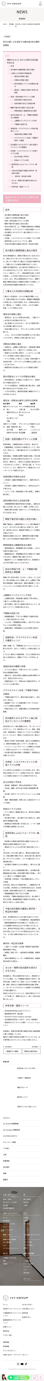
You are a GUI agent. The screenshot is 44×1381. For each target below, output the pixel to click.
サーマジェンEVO (7, 1230)
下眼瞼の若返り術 (20, 124)
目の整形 (6, 1167)
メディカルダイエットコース (10, 1248)
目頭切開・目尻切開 (8, 1208)
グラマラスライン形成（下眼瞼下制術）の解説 (26, 139)
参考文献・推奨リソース (20, 187)
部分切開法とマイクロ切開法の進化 (26, 85)
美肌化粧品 (26, 1273)
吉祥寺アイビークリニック (12, 1309)
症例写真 (25, 1313)
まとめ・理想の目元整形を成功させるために (24, 181)
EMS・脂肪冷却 (7, 1242)
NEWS (4, 24)
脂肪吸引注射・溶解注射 (9, 1239)
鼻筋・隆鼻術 (27, 1199)
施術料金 (6, 1331)
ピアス (25, 1270)
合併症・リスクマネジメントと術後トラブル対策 (24, 152)
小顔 (4, 1154)
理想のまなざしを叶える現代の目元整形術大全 (22, 61)
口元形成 (25, 1221)
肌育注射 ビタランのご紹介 (26, 1068)
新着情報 (6, 1161)
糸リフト (5, 1218)
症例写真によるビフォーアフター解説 (24, 165)
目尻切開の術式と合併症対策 (24, 103)
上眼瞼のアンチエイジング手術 (25, 120)
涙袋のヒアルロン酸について (27, 1106)
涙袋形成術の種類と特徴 (23, 134)
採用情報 (6, 1346)
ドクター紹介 (7, 1335)
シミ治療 (25, 1261)
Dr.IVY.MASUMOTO (10, 1136)
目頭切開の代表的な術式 (23, 100)
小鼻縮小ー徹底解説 (24, 1078)
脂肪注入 (25, 1248)
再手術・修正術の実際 (23, 176)
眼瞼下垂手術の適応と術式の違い (23, 107)
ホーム (5, 1304)
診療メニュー (7, 1327)
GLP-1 (4, 1245)
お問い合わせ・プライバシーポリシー (16, 1355)
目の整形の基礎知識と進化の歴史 (23, 69)
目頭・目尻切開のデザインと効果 (23, 97)
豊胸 (4, 1173)
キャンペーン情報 (9, 1142)
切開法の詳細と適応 (21, 80)
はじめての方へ (27, 1304)
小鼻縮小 (25, 1205)
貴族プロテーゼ (22, 1087)
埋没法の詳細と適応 (21, 76)
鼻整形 (5, 1179)
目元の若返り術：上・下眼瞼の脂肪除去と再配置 (24, 116)
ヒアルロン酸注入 (28, 1245)
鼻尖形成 (25, 1202)
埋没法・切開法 (7, 1199)
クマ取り (6, 1148)
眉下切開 (5, 1205)
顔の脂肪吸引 (6, 1221)
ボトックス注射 (27, 1242)
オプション (27, 1279)
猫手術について (22, 1097)
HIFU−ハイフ (6, 1227)
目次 (12, 66)
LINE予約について (28, 1309)
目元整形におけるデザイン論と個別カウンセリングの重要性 (24, 145)
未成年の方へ (26, 1317)
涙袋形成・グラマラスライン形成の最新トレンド (24, 129)
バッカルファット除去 (9, 1224)
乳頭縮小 (5, 1264)
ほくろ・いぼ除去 (28, 1264)
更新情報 (11, 24)
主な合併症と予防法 (21, 156)
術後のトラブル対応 (21, 160)
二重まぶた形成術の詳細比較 (21, 73)
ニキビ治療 (26, 1258)
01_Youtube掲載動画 (10, 1123)
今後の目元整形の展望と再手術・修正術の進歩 (24, 171)
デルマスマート (27, 1267)
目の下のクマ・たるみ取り (10, 1202)
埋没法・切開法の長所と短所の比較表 (26, 91)
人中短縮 (25, 1218)
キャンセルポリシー (10, 1350)
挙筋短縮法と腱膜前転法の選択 (25, 111)
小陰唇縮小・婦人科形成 (9, 1258)
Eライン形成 (26, 1224)
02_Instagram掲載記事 (11, 1130)
